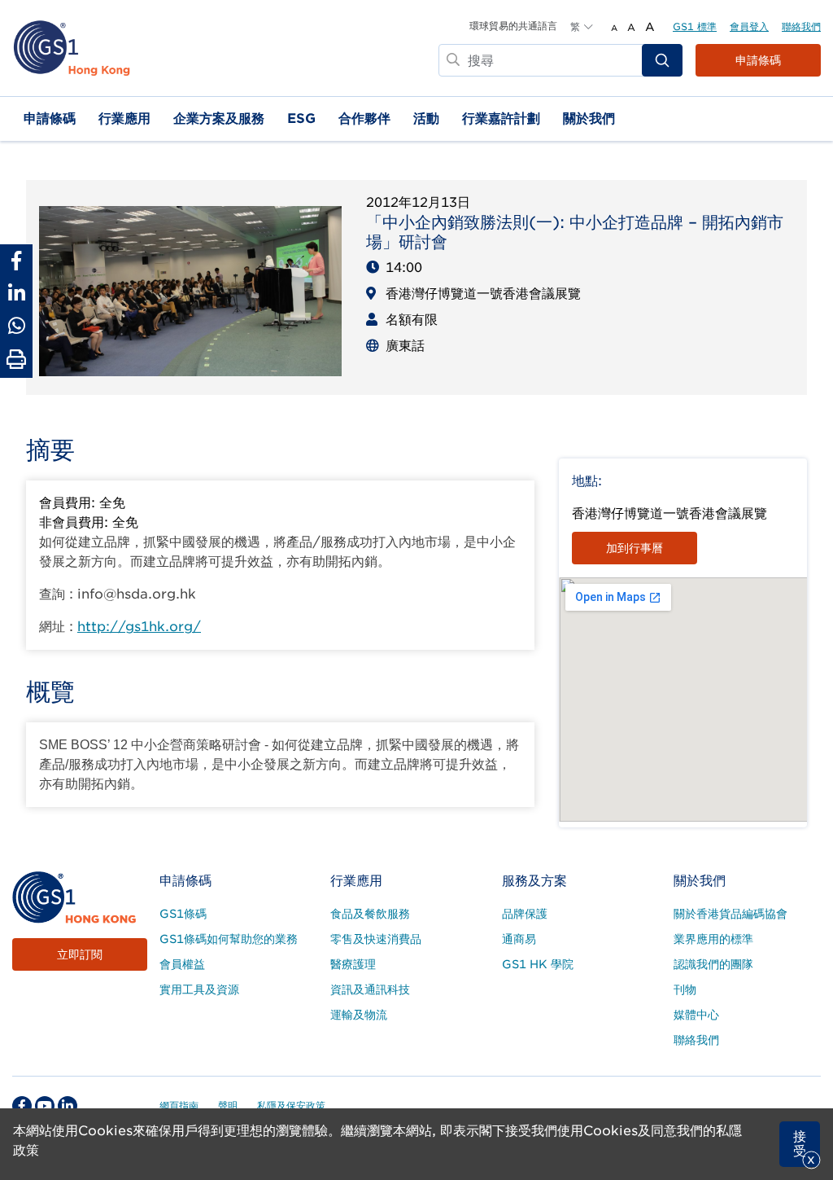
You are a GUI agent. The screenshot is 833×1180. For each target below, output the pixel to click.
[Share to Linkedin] (16, 293)
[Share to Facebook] (16, 260)
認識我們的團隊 (713, 964)
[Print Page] (16, 360)
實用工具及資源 (199, 989)
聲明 (228, 1105)
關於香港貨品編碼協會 (730, 913)
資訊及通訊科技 (370, 989)
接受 (799, 1144)
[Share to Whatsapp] (16, 325)
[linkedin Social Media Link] (67, 1106)
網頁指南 (178, 1105)
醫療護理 (353, 964)
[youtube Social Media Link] (45, 1106)
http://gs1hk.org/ (139, 626)
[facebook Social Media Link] (22, 1106)
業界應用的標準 (713, 938)
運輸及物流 (358, 1014)
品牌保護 (524, 913)
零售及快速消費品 (375, 938)
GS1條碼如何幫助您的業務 (228, 938)
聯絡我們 (801, 26)
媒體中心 (696, 1014)
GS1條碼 (183, 913)
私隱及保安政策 (291, 1105)
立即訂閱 (79, 954)
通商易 (519, 938)
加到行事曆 (634, 548)
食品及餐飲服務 (370, 913)
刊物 (685, 989)
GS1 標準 (695, 26)
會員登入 (749, 26)
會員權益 (182, 964)
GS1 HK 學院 (538, 964)
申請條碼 (758, 60)
